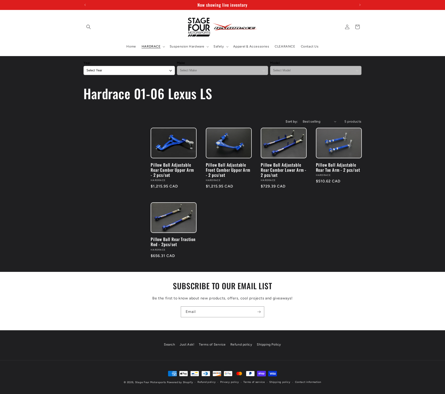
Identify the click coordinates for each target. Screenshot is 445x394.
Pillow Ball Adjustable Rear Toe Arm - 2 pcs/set (338, 167)
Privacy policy (229, 382)
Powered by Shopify (180, 382)
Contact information (308, 382)
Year (86, 63)
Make (181, 63)
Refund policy (241, 344)
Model (275, 63)
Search (169, 344)
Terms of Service (212, 344)
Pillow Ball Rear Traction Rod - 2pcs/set (173, 242)
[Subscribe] (259, 311)
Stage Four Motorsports (150, 382)
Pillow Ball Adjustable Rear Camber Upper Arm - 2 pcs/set (172, 170)
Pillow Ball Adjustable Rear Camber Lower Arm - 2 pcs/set (283, 170)
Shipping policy (279, 382)
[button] (88, 27)
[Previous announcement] (85, 4)
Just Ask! (187, 344)
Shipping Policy (269, 344)
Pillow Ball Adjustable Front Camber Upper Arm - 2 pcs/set (228, 170)
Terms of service (254, 382)
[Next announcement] (360, 4)
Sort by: (292, 122)
